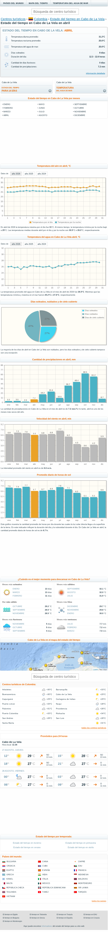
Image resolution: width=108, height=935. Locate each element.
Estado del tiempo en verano (27, 847)
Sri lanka (83, 888)
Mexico (46, 883)
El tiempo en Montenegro (12, 921)
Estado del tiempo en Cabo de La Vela (77, 19)
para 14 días (10, 89)
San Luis (60, 718)
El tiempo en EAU (90, 914)
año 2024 (42, 173)
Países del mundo (13, 3)
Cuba (45, 866)
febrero (8, 108)
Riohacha (60, 713)
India (44, 875)
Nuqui (58, 704)
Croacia (11, 866)
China (45, 861)
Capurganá (7, 699)
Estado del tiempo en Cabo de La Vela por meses (54, 98)
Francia (82, 870)
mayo (41, 104)
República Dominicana (54, 888)
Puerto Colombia (10, 713)
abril (6, 115)
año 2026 (16, 173)
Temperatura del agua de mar (70, 3)
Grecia (10, 875)
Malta (9, 883)
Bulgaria (11, 861)
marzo (7, 111)
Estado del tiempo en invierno (27, 843)
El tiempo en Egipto (10, 914)
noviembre (80, 111)
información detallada (95, 73)
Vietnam (10, 896)
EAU (80, 866)
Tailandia (11, 892)
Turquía (82, 892)
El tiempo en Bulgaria (11, 918)
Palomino (6, 708)
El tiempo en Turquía (65, 914)
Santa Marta (8, 723)
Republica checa (15, 888)
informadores (47, 926)
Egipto (10, 870)
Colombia (40, 19)
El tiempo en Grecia (37, 918)
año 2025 (29, 173)
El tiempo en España (65, 918)
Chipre (81, 861)
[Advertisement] (54, 141)
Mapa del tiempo (38, 3)
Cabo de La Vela (64, 694)
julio (41, 111)
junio (42, 108)
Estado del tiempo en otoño (81, 847)
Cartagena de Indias (65, 699)
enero (6, 104)
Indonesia (83, 875)
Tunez (45, 892)
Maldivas (83, 879)
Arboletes (6, 689)
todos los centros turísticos (93, 728)
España (46, 870)
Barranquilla (61, 689)
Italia (45, 879)
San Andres (7, 718)
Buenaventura (9, 694)
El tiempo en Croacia (92, 918)
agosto (43, 115)
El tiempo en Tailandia (38, 914)
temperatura (65, 89)
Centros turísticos (13, 19)
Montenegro (85, 883)
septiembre (80, 104)
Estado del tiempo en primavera (81, 843)
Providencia (61, 708)
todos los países (99, 901)
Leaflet (95, 669)
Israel (9, 879)
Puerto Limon (8, 704)
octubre (79, 108)
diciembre (79, 115)
